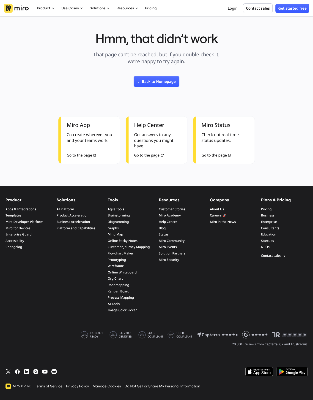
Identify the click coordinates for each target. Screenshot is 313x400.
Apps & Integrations (20, 209)
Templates (13, 215)
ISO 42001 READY (96, 334)
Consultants (270, 228)
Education (268, 234)
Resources (125, 8)
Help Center (168, 222)
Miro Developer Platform (24, 222)
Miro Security (169, 260)
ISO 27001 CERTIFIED (125, 334)
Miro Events (168, 247)
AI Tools (114, 304)
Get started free (292, 8)
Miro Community (172, 241)
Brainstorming (119, 215)
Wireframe (116, 266)
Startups (267, 241)
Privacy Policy (77, 386)
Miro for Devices (17, 228)
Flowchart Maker (120, 253)
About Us (217, 209)
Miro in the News (223, 222)
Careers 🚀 (218, 215)
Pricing (151, 8)
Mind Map (115, 234)
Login (233, 8)
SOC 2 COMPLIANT (155, 334)
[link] (156, 81)
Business (268, 215)
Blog (162, 228)
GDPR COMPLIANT (184, 334)
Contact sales (258, 8)
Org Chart (115, 278)
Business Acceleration (73, 222)
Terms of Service (48, 386)
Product (43, 8)
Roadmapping (118, 285)
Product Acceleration (72, 215)
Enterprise (269, 222)
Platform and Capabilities (76, 228)
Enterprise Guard (18, 234)
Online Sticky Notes (122, 241)
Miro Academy (170, 215)
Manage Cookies (107, 386)
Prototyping (117, 260)
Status (163, 234)
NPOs (265, 247)
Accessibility (14, 241)
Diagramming (118, 222)
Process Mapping (121, 297)
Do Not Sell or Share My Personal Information (162, 386)
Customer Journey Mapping (129, 247)
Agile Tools (116, 209)
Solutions (97, 8)
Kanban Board (118, 291)
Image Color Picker (122, 310)
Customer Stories (172, 209)
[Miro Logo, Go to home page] (16, 8)
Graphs (113, 228)
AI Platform (65, 209)
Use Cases (70, 8)
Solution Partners (172, 253)
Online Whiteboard (122, 272)
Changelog (13, 247)
